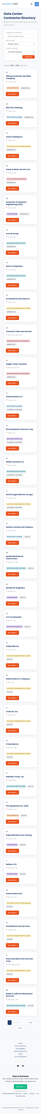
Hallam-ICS (11, 864)
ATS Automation (13, 617)
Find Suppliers (20, 1048)
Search (28, 57)
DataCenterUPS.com (14, 1093)
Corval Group (12, 233)
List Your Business (20, 1056)
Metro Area (10, 40)
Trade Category (12, 48)
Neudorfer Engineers (15, 588)
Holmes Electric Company (18, 679)
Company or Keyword (14, 32)
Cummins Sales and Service (19, 331)
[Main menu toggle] (37, 4)
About (20, 1054)
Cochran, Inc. (12, 711)
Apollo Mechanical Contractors (14, 557)
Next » (20, 1028)
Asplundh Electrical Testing (19, 835)
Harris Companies (14, 266)
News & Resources (20, 1051)
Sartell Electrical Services (18, 926)
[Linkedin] (23, 1066)
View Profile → (12, 94)
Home (20, 1043)
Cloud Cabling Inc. (14, 137)
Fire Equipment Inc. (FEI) (17, 806)
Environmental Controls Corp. (20, 429)
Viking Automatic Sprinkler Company (18, 77)
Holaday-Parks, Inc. (15, 776)
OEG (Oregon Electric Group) (19, 494)
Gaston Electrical (14, 893)
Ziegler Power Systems (16, 364)
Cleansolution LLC (14, 396)
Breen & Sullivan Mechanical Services (19, 994)
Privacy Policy (29, 1107)
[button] (31, 4)
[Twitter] (18, 1066)
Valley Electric (12, 646)
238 (30, 1022)
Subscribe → (20, 1087)
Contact (31, 1093)
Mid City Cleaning (14, 107)
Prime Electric (12, 744)
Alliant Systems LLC (15, 462)
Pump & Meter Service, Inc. (18, 169)
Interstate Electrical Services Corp (19, 960)
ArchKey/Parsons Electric (18, 298)
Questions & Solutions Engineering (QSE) (16, 203)
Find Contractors (20, 1046)
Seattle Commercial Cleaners (19, 527)
